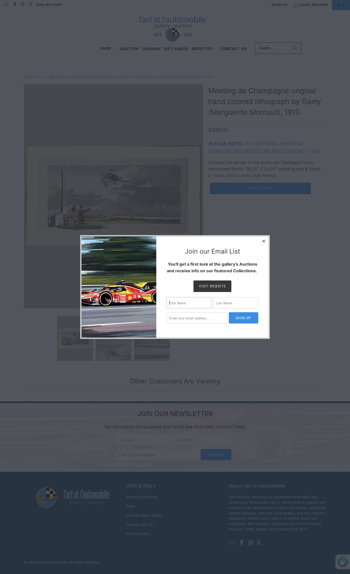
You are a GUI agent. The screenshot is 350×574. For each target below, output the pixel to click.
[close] (264, 241)
